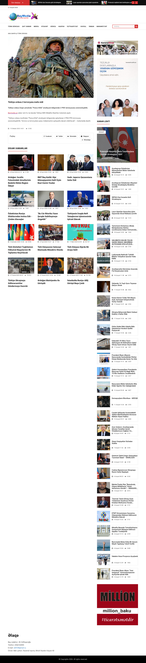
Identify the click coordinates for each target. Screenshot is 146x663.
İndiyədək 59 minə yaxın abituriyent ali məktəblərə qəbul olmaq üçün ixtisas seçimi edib (124, 343)
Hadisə (61, 26)
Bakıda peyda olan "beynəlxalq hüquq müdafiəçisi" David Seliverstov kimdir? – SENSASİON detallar (125, 486)
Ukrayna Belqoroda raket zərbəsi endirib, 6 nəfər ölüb (124, 313)
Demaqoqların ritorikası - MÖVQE (125, 398)
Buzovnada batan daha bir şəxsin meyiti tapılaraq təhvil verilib (124, 543)
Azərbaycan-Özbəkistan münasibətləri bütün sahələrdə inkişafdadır (123, 170)
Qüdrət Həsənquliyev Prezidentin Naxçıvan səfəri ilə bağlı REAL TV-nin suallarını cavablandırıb (124, 371)
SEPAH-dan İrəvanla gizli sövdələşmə (121, 198)
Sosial (83, 26)
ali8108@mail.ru (20, 648)
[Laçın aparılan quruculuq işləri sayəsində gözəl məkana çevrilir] (69, 2)
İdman (91, 26)
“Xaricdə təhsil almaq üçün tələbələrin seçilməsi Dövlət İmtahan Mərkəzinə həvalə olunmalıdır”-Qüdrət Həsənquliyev (124, 501)
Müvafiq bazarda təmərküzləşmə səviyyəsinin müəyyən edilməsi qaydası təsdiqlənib (124, 529)
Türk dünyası (14, 26)
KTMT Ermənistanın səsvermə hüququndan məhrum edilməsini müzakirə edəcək (124, 515)
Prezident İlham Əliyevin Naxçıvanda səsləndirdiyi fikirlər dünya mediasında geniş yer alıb (124, 357)
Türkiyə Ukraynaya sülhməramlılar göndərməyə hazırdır (18, 283)
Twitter (60, 136)
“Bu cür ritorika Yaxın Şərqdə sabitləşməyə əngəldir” (48, 216)
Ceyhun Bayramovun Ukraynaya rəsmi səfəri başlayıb (124, 471)
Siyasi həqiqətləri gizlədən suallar (122, 442)
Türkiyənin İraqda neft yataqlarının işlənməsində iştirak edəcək (79, 216)
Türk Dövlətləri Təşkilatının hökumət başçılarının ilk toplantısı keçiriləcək (20, 250)
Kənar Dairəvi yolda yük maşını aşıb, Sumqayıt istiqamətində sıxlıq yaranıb (124, 300)
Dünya (53, 26)
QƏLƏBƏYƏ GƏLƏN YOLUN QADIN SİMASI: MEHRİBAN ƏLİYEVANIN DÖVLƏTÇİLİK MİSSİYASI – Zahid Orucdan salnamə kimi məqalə (122, 242)
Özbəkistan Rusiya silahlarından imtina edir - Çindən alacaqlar (20, 216)
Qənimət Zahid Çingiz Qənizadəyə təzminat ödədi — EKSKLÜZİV (124, 457)
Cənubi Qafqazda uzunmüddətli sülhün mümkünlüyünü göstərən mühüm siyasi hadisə (124, 415)
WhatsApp (87, 140)
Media (36, 26)
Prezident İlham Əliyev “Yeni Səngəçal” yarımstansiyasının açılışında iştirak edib (123, 572)
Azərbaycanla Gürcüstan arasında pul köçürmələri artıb (124, 270)
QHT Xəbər (26, 26)
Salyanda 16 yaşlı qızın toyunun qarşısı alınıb (124, 284)
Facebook (48, 136)
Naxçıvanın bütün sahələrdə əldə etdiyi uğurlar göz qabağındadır (124, 385)
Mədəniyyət (102, 26)
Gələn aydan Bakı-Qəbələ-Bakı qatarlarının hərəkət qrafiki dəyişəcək (123, 328)
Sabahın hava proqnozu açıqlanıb (125, 556)
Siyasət (44, 26)
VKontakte (72, 136)
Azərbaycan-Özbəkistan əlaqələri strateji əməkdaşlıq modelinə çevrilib (124, 185)
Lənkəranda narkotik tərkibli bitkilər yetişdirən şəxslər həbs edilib (124, 257)
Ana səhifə (12, 33)
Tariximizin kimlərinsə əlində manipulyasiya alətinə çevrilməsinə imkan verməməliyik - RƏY (125, 228)
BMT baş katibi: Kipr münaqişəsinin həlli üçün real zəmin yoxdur (49, 180)
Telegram (86, 136)
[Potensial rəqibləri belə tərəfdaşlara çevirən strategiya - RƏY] (104, 2)
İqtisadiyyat (72, 26)
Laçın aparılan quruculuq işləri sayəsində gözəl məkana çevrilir (124, 213)
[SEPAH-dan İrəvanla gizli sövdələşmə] (34, 2)
